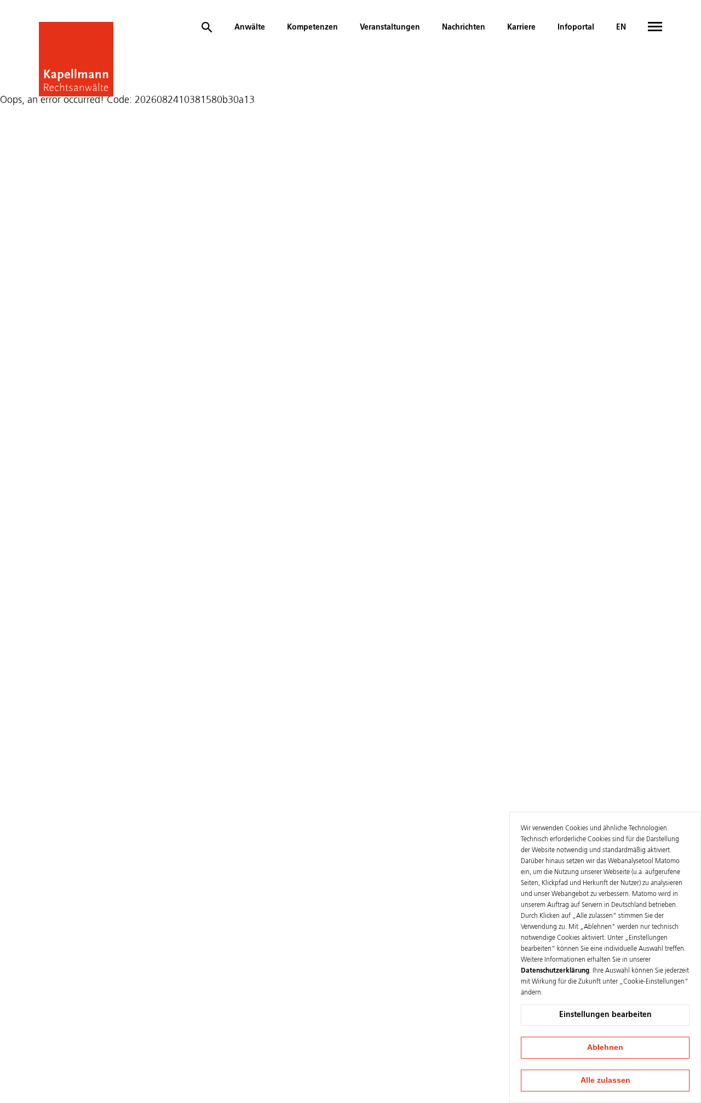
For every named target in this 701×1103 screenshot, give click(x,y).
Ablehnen (605, 1047)
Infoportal (576, 27)
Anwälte (249, 27)
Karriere (521, 27)
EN (621, 27)
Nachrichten (463, 27)
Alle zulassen (605, 1080)
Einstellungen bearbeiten (605, 1015)
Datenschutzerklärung (555, 971)
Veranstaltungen (390, 27)
